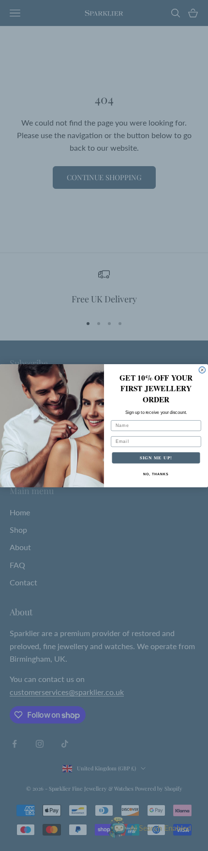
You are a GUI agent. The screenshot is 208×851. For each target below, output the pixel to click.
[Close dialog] (202, 370)
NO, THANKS (155, 474)
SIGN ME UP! (156, 457)
